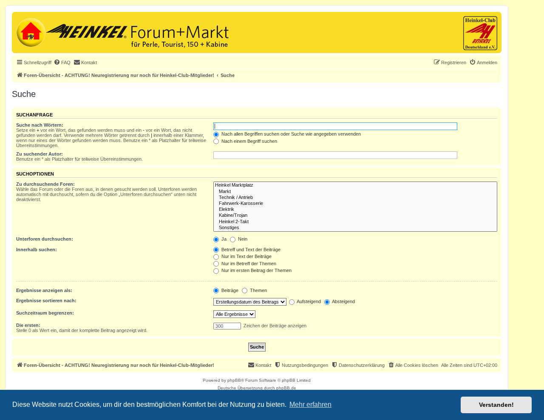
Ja (223, 238)
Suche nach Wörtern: (39, 125)
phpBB (234, 380)
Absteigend (343, 301)
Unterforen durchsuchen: (44, 238)
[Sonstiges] (355, 228)
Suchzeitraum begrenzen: (45, 312)
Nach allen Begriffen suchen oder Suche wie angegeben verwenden (290, 133)
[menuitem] (62, 62)
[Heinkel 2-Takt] (355, 222)
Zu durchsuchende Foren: (45, 184)
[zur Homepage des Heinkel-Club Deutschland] (30, 31)
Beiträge (229, 290)
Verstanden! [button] (496, 404)
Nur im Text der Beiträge (246, 256)
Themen (258, 290)
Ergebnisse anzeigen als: (44, 290)
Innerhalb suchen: (36, 249)
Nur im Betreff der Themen (248, 263)
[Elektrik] (355, 210)
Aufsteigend (308, 301)
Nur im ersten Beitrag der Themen (256, 270)
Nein (242, 238)
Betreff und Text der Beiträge (250, 249)
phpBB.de (286, 388)
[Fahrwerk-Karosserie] (355, 204)
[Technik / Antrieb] (355, 198)
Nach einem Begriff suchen (248, 141)
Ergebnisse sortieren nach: (46, 300)
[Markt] (355, 192)
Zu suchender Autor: (39, 153)
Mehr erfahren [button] (310, 404)
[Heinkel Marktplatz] (355, 185)
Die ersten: (28, 325)
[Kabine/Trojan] (355, 216)
